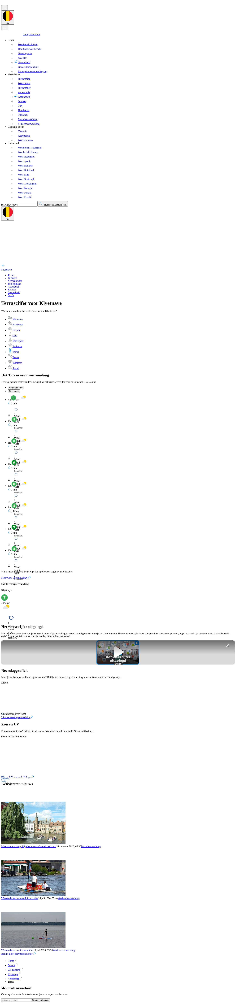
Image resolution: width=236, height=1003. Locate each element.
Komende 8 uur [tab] (16, 388)
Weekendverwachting (69, 898)
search (4, 204)
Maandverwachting (91, 846)
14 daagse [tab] (14, 391)
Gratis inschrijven (40, 1000)
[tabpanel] (118, 487)
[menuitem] (121, 56)
